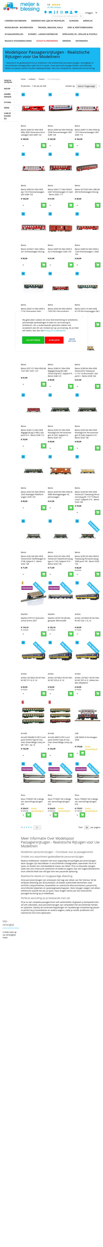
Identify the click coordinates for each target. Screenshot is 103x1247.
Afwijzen (54, 340)
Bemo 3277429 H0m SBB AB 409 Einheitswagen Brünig (87, 190)
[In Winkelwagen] (43, 145)
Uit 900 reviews (54, 7)
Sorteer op (70, 86)
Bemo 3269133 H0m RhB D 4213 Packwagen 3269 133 (60, 250)
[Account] (71, 12)
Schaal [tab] (7, 102)
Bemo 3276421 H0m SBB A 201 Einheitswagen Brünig (33, 250)
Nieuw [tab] (7, 88)
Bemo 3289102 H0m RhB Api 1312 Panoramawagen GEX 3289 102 (32, 192)
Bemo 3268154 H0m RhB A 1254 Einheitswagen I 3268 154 (87, 251)
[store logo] (21, 7)
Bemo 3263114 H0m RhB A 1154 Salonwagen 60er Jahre (33, 311)
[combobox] (67, 16)
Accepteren (33, 340)
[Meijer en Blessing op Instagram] (61, 12)
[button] (23, 145)
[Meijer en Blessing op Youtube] (66, 12)
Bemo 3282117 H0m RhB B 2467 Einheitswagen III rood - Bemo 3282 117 (60, 192)
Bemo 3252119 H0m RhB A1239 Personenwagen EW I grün (87, 311)
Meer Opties (72, 340)
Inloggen (89, 13)
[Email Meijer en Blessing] (50, 12)
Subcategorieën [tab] (7, 116)
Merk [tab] (6, 107)
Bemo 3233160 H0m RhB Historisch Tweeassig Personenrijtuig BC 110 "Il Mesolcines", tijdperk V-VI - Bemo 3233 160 (87, 497)
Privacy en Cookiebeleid (54, 330)
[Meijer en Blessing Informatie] (54, 12)
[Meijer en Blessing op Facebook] (58, 12)
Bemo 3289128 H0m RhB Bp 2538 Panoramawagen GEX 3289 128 (60, 132)
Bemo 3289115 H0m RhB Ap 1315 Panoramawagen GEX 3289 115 (87, 132)
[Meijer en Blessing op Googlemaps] (45, 12)
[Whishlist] (76, 12)
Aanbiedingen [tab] (7, 95)
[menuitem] (15, 20)
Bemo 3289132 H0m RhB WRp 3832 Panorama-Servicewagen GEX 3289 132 (33, 132)
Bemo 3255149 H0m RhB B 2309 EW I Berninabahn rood (60, 311)
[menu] (51, 30)
